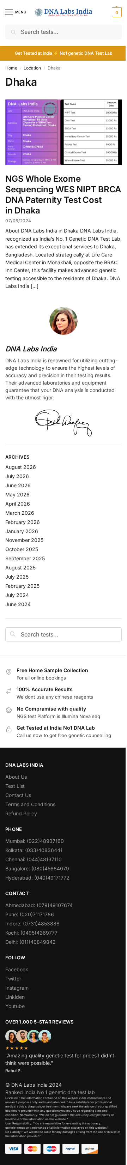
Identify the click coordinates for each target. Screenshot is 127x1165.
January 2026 (21, 531)
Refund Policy (21, 813)
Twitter (13, 979)
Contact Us (18, 795)
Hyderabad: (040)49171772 (37, 878)
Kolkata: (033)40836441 (33, 850)
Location (32, 68)
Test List (15, 786)
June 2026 (18, 485)
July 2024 (17, 595)
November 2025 (24, 540)
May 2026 (17, 494)
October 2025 (21, 549)
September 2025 (25, 558)
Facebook (16, 969)
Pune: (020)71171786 (29, 914)
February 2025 (22, 586)
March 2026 (19, 513)
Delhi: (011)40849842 (30, 942)
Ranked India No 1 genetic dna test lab (50, 1092)
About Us (16, 777)
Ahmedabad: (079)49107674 (39, 905)
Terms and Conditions (30, 804)
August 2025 (20, 568)
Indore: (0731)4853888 (32, 923)
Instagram (17, 988)
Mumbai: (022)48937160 (34, 841)
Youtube (15, 1006)
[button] (116, 12)
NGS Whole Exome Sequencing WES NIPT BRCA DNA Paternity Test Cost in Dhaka (63, 195)
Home (11, 68)
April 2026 (17, 504)
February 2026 (22, 522)
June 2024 (18, 604)
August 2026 (20, 467)
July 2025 (17, 577)
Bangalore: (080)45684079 (37, 868)
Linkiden (15, 997)
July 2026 (17, 476)
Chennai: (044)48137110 (33, 859)
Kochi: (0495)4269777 (31, 933)
